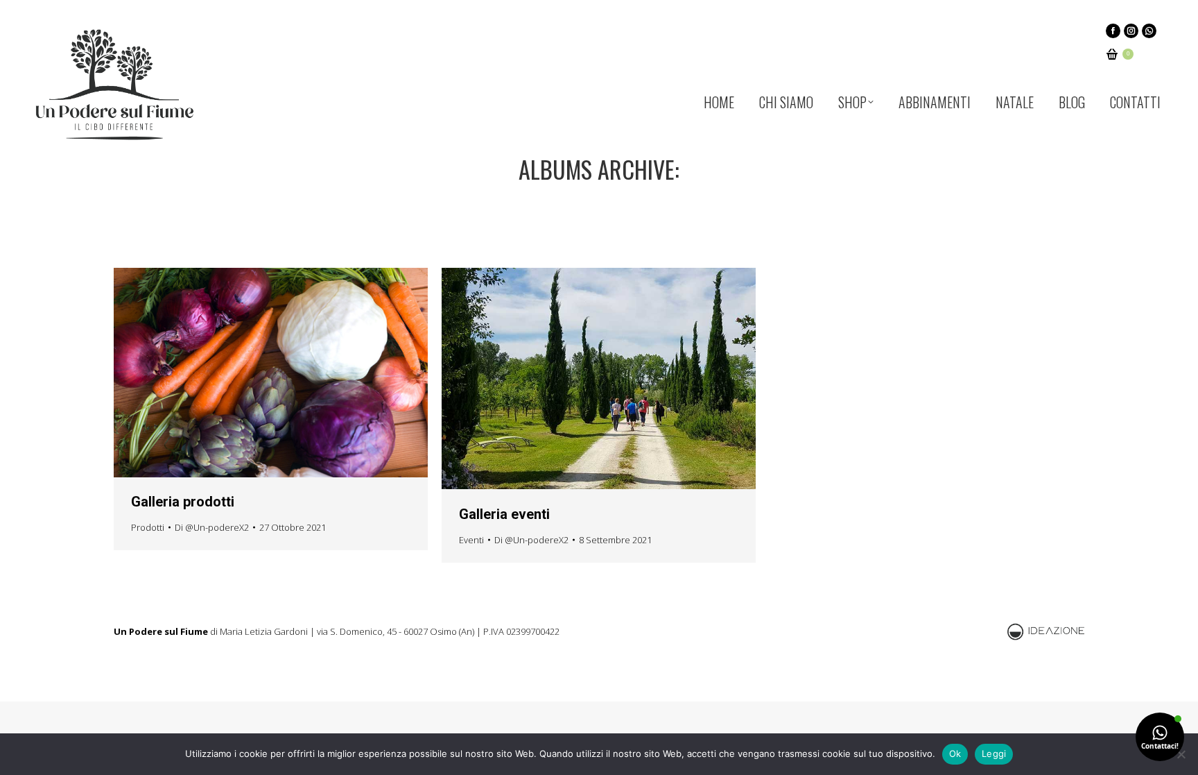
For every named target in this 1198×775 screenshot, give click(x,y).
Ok (955, 753)
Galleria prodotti (182, 501)
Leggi (994, 753)
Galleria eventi (504, 514)
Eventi (471, 540)
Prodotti (147, 527)
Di (212, 527)
